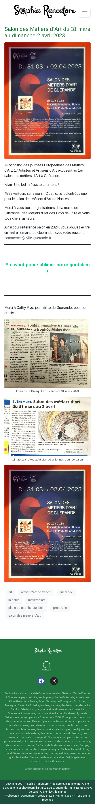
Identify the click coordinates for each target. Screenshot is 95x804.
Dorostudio (27, 795)
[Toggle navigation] (84, 13)
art (10, 592)
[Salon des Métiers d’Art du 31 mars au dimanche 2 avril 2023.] (47, 100)
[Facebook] (41, 681)
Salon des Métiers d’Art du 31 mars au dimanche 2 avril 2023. (47, 32)
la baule (13, 600)
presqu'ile (60, 607)
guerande (66, 592)
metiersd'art (36, 600)
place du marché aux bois (26, 607)
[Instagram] (54, 681)
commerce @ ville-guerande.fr (27, 238)
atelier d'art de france (36, 592)
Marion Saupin (64, 795)
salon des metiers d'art (24, 615)
